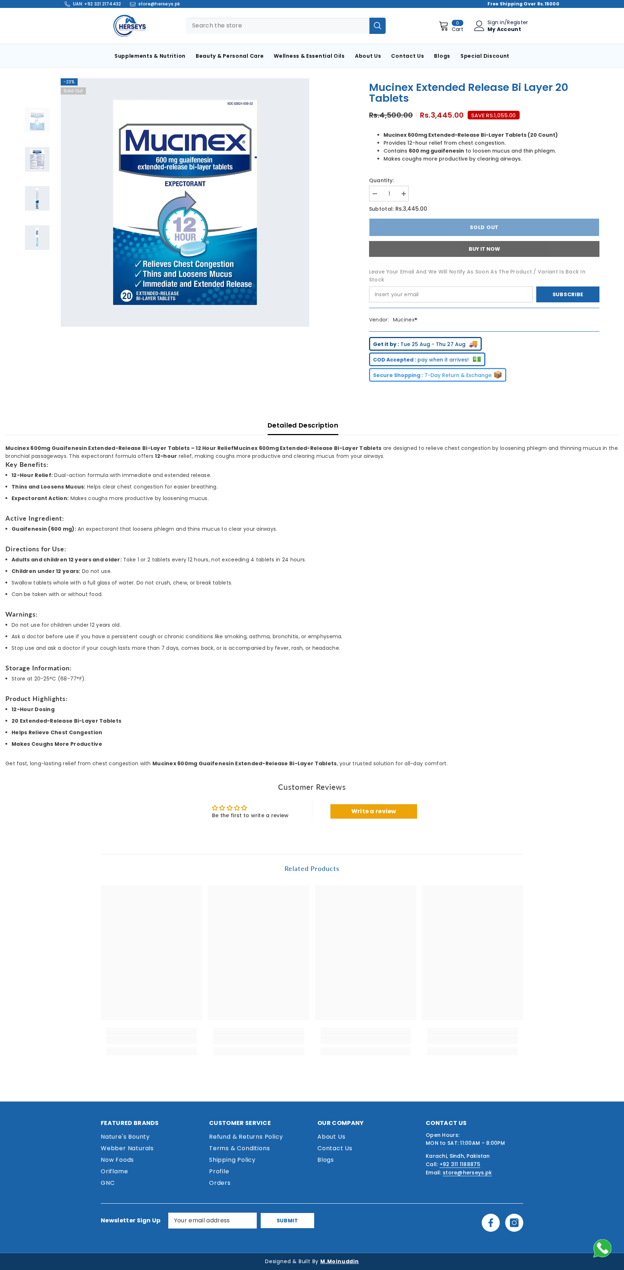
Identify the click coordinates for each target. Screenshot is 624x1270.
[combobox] (277, 26)
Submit (287, 1220)
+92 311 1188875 (459, 1164)
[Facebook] (491, 1223)
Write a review (373, 811)
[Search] (377, 26)
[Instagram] (514, 1223)
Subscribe (568, 294)
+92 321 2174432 (102, 4)
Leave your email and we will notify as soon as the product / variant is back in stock (477, 275)
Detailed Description (303, 425)
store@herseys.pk (159, 4)
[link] (151, 1040)
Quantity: (381, 180)
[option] (185, 202)
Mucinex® (405, 319)
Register (517, 22)
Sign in (496, 22)
